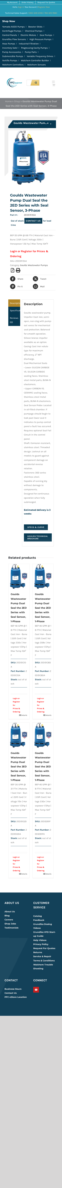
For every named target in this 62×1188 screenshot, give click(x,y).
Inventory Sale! (9, 47)
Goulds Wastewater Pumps (34, 265)
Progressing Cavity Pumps (34, 47)
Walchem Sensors (36, 64)
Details (24, 715)
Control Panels (9, 35)
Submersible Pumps (12, 56)
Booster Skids (35, 26)
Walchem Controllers (13, 64)
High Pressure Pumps (40, 39)
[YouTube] (36, 990)
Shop (17, 101)
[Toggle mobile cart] (53, 85)
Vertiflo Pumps (9, 60)
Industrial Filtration (29, 43)
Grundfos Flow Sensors (14, 39)
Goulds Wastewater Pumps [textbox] (31, 123)
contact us (33, 220)
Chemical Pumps (33, 31)
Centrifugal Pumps (11, 31)
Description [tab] (15, 303)
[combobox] (32, 124)
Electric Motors (28, 35)
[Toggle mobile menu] (53, 81)
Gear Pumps (46, 35)
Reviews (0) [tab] (14, 320)
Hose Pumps (8, 43)
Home (8, 101)
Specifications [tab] (15, 310)
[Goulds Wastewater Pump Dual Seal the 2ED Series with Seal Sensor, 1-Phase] (18, 576)
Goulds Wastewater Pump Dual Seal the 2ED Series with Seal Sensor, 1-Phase (19, 608)
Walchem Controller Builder (35, 60)
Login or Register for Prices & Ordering (16, 705)
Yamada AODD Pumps (13, 26)
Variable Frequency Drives (40, 56)
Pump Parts (31, 52)
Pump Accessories (11, 52)
